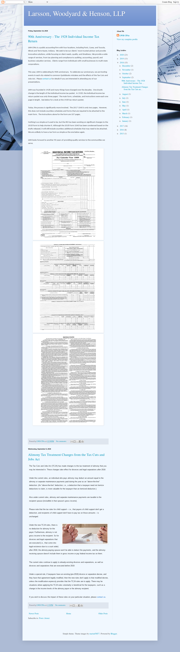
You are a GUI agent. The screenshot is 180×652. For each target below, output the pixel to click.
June (124, 101)
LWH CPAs (124, 35)
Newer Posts (34, 613)
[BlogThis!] (74, 441)
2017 (122, 126)
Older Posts (103, 613)
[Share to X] (77, 441)
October (125, 73)
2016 (122, 129)
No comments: (61, 441)
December (126, 65)
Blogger (114, 633)
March (125, 113)
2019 (122, 58)
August (125, 94)
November (126, 69)
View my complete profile (127, 39)
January (125, 121)
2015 (122, 133)
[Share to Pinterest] (82, 441)
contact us (46, 79)
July (124, 98)
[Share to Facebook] (79, 441)
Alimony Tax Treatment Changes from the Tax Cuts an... (135, 88)
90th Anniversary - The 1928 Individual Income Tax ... (133, 81)
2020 (122, 54)
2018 (122, 62)
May (124, 105)
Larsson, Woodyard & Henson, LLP (76, 13)
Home (68, 613)
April (124, 109)
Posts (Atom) (44, 618)
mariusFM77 (94, 633)
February (126, 117)
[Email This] (71, 441)
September (126, 77)
